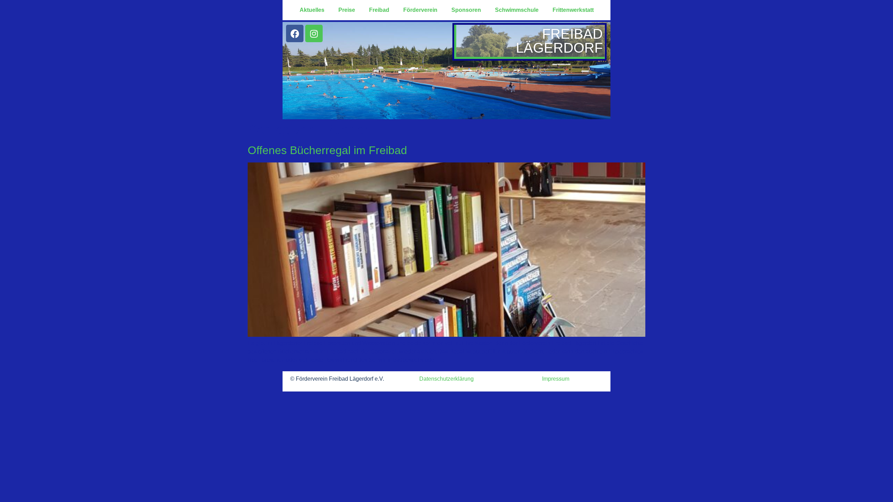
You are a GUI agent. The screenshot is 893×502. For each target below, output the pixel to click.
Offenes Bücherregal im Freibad (327, 150)
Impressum (555, 379)
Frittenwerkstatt (573, 10)
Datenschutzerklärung (446, 379)
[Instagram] (314, 33)
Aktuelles (312, 10)
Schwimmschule (517, 10)
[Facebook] (294, 33)
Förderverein (420, 10)
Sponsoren (466, 10)
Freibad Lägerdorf (559, 40)
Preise (346, 10)
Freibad (379, 10)
